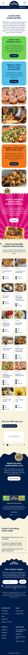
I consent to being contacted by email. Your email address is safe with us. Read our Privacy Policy (15, 587)
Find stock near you (10, 426)
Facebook (4, 629)
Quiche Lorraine (20, 641)
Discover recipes (14, 478)
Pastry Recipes (8, 7)
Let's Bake (14, 55)
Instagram (4, 632)
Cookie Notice (19, 613)
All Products (5, 613)
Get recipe (14, 81)
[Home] (2, 7)
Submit (23, 581)
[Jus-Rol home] (14, 3)
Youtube (4, 638)
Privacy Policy (19, 611)
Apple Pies (19, 634)
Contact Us (5, 619)
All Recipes (5, 611)
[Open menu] (3, 3)
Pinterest (4, 635)
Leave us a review (6, 622)
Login (3, 616)
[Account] (24, 3)
